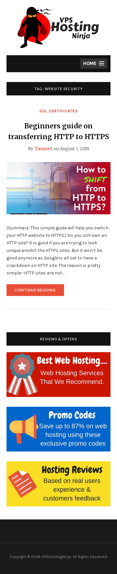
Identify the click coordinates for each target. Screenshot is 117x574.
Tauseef (43, 149)
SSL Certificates (58, 111)
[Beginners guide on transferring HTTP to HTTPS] (58, 188)
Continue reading (39, 291)
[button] (93, 63)
